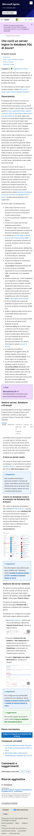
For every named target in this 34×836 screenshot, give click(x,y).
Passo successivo (8, 62)
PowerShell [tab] (11, 424)
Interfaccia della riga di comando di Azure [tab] (19, 429)
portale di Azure (8, 466)
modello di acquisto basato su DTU (16, 701)
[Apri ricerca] (26, 19)
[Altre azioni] (31, 35)
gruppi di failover (8, 116)
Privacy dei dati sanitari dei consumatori (13, 828)
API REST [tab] (31, 426)
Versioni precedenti (7, 823)
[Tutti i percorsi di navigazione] (3, 35)
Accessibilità (21, 831)
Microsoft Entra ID (9, 391)
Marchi (3, 833)
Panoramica (6, 57)
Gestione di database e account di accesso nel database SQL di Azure (16, 194)
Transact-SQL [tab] (26, 426)
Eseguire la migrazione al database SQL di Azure (17, 735)
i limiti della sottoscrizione (19, 299)
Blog (17, 823)
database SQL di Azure (13, 36)
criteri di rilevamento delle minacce (20, 113)
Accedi (31, 19)
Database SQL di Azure (20, 69)
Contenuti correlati (8, 64)
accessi (9, 111)
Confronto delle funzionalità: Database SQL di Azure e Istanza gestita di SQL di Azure (18, 747)
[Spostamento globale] (2, 19)
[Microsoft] (17, 19)
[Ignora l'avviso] (31, 2)
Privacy (3, 826)
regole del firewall (18, 111)
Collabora (25, 823)
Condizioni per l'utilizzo (8, 831)
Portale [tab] (4, 424)
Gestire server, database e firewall (13, 59)
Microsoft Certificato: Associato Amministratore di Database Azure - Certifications (16, 790)
